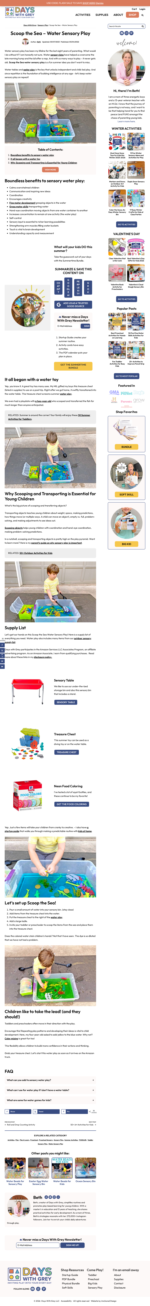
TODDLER (82, 1140)
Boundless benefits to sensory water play (32, 155)
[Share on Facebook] (2, 645)
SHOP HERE (88, 3)
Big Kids (92, 1283)
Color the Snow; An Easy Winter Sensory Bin (117, 212)
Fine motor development (22, 202)
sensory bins (57, 54)
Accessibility (66, 1301)
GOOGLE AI (68, 287)
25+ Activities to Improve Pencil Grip (136, 362)
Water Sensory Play (56, 1144)
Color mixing (11, 1038)
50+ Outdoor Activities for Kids (36, 553)
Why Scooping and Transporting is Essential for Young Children (44, 162)
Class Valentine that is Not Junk (117, 259)
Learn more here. (127, 121)
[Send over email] (2, 661)
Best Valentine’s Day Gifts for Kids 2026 (135, 259)
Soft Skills (67, 1287)
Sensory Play (43, 25)
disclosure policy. (43, 657)
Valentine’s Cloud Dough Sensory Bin (136, 285)
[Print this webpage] (2, 666)
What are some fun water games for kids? (29, 1100)
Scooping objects (14, 527)
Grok (88, 287)
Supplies (118, 1279)
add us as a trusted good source (75, 305)
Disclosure (120, 1287)
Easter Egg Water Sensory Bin (38, 1182)
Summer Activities (71, 1140)
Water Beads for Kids (62, 1182)
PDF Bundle (68, 1279)
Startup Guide (70, 1275)
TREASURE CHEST (67, 752)
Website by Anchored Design (103, 1301)
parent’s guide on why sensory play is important (56, 542)
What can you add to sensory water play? (29, 1080)
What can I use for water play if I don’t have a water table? (38, 1090)
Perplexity (78, 287)
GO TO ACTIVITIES (126, 224)
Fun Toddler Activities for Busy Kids (117, 363)
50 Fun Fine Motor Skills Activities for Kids (136, 335)
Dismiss (99, 3)
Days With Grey (30, 25)
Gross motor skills (18, 206)
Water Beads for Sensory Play (15, 1182)
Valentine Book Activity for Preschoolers (117, 286)
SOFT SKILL (127, 494)
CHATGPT (58, 287)
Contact (118, 1283)
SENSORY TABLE (66, 702)
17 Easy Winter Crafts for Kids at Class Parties (136, 212)
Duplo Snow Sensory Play (136, 182)
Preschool (34, 1140)
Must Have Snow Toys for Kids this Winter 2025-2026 (117, 155)
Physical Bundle (71, 1283)
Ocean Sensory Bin (86, 1181)
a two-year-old (43, 401)
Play (17, 1140)
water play (29, 69)
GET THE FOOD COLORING (72, 804)
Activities (11, 1140)
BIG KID (126, 544)
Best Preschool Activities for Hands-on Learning (117, 335)
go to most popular (127, 376)
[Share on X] (2, 650)
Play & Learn (24, 1140)
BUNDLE (127, 447)
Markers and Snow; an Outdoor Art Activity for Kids (117, 183)
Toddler (92, 1275)
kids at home (85, 831)
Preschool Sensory (46, 1140)
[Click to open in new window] (142, 15)
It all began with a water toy (25, 158)
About (117, 1275)
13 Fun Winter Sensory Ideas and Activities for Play (136, 155)
